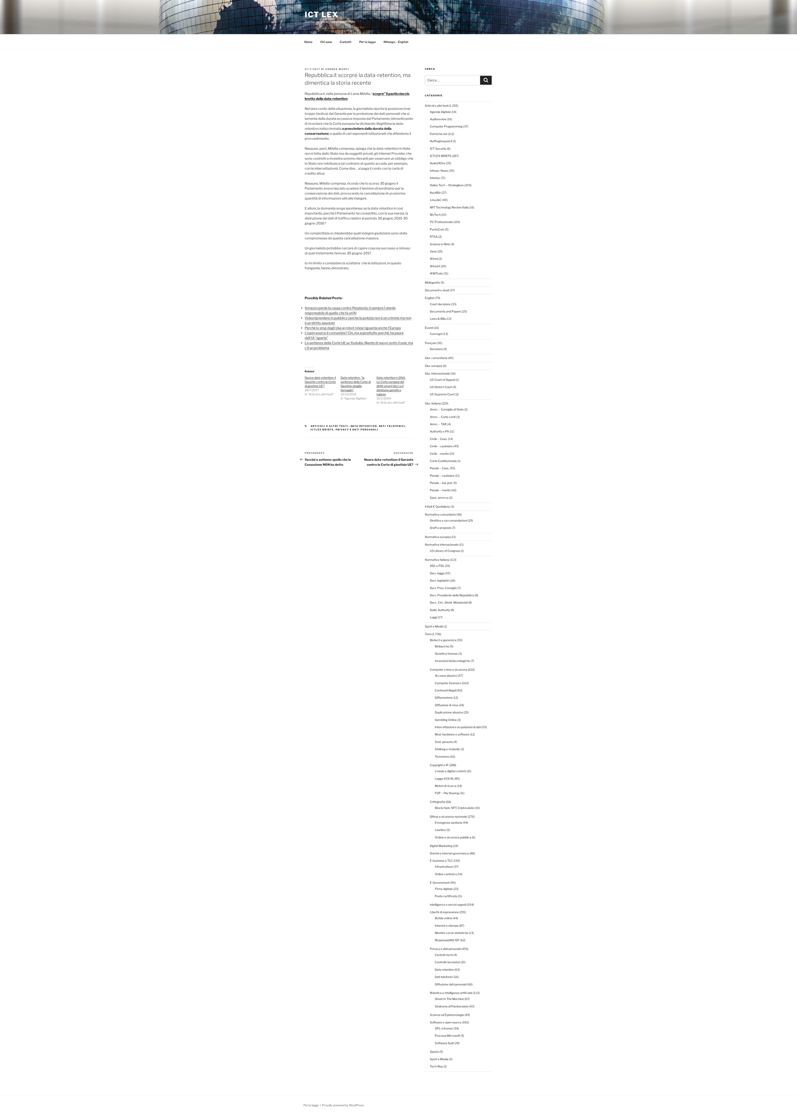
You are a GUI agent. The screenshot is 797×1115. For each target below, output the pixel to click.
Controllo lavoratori (447, 962)
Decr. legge (437, 573)
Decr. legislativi (440, 580)
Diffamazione (444, 697)
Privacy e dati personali (357, 429)
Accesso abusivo (446, 675)
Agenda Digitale (440, 112)
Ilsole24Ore (437, 163)
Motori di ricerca (445, 786)
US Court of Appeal (442, 379)
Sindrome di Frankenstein (451, 1006)
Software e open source (445, 1022)
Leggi (433, 617)
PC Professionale (441, 222)
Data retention (364, 426)
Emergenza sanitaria (448, 822)
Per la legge (367, 42)
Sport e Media (434, 626)
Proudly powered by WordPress (343, 1105)
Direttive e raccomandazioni (448, 520)
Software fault (444, 1043)
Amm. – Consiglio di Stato (447, 409)
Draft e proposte (440, 527)
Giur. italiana (433, 403)
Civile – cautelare (441, 446)
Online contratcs (446, 874)
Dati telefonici (392, 426)
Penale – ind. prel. (441, 483)
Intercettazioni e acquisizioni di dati (458, 727)
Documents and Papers (445, 311)
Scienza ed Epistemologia (447, 1015)
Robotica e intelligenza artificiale (451, 993)
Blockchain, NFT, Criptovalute (454, 808)
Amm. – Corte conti (443, 417)
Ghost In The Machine (449, 999)
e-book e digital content (450, 771)
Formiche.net (438, 134)
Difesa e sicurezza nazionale (448, 816)
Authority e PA (439, 431)
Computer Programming (446, 126)
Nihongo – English (396, 42)
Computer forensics (448, 683)
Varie (433, 251)
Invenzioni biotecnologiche (452, 661)
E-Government (440, 882)
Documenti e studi (437, 290)
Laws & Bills (438, 318)
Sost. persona (444, 742)
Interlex (435, 178)
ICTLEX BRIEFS (322, 429)
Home (308, 42)
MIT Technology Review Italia (449, 207)
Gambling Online (446, 720)
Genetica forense (446, 653)
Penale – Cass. (439, 468)
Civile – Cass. (438, 439)
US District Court (441, 387)
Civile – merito (439, 453)
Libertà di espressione (444, 912)
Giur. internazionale (437, 373)
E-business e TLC (441, 860)
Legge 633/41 (444, 778)
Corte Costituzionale (443, 461)
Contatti (345, 42)
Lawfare (440, 830)
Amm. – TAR (438, 424)
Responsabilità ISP (447, 940)
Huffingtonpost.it (441, 141)
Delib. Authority (440, 610)
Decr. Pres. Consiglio (443, 588)
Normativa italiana (437, 559)
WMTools (436, 273)
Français (430, 343)
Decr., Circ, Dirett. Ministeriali (449, 602)
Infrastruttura (444, 866)
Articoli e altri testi (329, 426)
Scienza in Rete (440, 244)
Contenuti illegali (446, 690)
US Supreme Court (442, 394)
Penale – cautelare (442, 475)
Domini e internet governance (449, 853)
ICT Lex (322, 14)
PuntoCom (437, 229)
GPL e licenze (444, 1028)
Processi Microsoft (447, 1035)
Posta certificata (446, 896)
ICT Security (438, 148)
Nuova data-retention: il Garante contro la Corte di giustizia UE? (320, 382)
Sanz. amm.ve (439, 497)
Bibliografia (432, 282)
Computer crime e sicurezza (448, 669)
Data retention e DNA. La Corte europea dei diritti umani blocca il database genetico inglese (391, 386)
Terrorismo (442, 756)
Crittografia (437, 802)
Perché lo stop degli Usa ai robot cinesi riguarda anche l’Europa (353, 328)
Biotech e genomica (443, 640)
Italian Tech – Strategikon (447, 185)
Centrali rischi (444, 955)
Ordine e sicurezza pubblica (453, 837)
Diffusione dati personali (451, 984)
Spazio (434, 1051)
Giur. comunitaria (436, 358)
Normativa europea (438, 537)
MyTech (435, 214)
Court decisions (440, 304)
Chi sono (326, 42)
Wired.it (435, 266)
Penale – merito (440, 490)
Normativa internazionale (441, 544)
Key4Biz (435, 192)
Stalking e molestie (447, 749)
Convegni (436, 334)
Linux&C (435, 200)
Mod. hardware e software (452, 734)
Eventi (429, 328)
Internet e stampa (446, 925)
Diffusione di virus (446, 705)
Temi (428, 634)
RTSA (434, 236)
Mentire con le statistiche (451, 933)
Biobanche (442, 646)
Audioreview (438, 119)
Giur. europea (433, 366)
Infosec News (439, 170)
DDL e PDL (437, 565)
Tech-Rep (436, 1066)
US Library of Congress (445, 551)
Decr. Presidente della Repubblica (452, 595)
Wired (434, 258)
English (429, 298)
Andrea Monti (337, 69)
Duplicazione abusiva (449, 712)
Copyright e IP (439, 765)
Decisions (436, 349)
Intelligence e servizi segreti (448, 904)
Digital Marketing (441, 846)
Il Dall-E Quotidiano (437, 506)
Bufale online (443, 918)
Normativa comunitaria (440, 514)
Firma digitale (444, 889)
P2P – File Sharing (447, 793)
